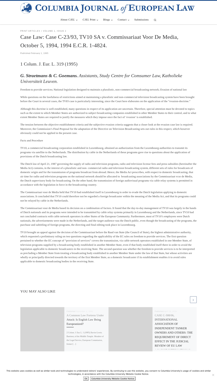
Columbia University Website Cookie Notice (112, 378)
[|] (107, 7)
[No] (213, 374)
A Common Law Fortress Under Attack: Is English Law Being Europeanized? (85, 320)
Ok (86, 378)
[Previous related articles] (186, 299)
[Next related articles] (193, 299)
